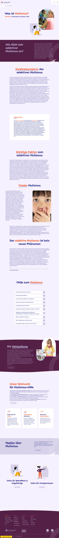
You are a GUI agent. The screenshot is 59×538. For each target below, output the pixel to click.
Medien (23, 519)
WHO (26, 257)
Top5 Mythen (16, 519)
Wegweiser (16, 517)
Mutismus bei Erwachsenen (16, 521)
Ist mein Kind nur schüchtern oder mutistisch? (25, 298)
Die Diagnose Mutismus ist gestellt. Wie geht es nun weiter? (28, 308)
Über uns (31, 517)
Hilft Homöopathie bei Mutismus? (22, 316)
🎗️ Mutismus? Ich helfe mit (6, 536)
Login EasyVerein (33, 519)
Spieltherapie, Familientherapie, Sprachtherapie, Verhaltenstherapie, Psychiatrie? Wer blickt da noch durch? (27, 313)
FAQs (20, 282)
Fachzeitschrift (24, 520)
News (23, 517)
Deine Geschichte (17, 523)
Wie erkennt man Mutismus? (21, 295)
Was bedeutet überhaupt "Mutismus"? (23, 292)
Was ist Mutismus (8, 517)
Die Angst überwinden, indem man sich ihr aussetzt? (26, 323)
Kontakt (31, 520)
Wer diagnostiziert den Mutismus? (22, 305)
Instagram (47, 532)
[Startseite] (5, 5)
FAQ (5, 524)
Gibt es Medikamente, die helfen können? (24, 320)
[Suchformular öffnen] (54, 2)
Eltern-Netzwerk (16, 525)
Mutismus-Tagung (25, 522)
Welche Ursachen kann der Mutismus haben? (25, 302)
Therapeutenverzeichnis (9, 520)
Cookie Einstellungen (18, 536)
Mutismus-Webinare (25, 524)
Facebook (52, 532)
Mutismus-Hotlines (8, 519)
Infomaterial (7, 522)
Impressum (12, 536)
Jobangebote (32, 522)
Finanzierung (32, 524)
